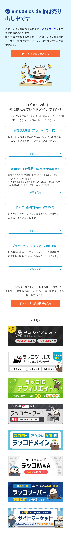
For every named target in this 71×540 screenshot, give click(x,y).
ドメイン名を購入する (37, 53)
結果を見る (35, 153)
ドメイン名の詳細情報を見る (35, 303)
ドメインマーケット (50, 29)
